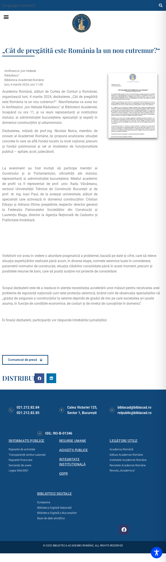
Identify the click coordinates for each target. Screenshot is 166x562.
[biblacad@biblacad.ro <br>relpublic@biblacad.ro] (112, 410)
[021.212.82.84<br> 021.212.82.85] (11, 410)
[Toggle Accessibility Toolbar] (156, 552)
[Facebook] (124, 530)
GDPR (63, 474)
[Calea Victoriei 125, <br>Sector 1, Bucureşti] (61, 410)
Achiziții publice (73, 450)
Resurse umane (72, 441)
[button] (160, 5)
